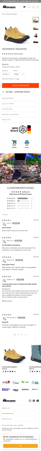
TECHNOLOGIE (7, 109)
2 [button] (18, 334)
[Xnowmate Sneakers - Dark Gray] (5, 371)
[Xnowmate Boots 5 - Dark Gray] (32, 371)
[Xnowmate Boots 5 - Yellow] (30, 371)
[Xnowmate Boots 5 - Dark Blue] (37, 371)
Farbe (15, 70)
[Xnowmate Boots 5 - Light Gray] (39, 371)
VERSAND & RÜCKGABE (10, 114)
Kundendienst (8, 413)
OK (20, 446)
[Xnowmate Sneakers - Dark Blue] (10, 371)
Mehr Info (6, 119)
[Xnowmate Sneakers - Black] (12, 371)
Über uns (6, 408)
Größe (5, 70)
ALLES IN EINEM (8, 103)
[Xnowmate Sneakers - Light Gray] (15, 371)
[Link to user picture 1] (7, 305)
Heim (3, 14)
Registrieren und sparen (12, 425)
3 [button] (21, 334)
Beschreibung (7, 98)
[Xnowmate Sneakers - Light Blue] (8, 371)
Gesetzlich (7, 419)
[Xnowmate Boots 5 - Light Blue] (35, 371)
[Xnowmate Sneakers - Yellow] (3, 371)
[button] (25, 7)
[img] (6, 220)
